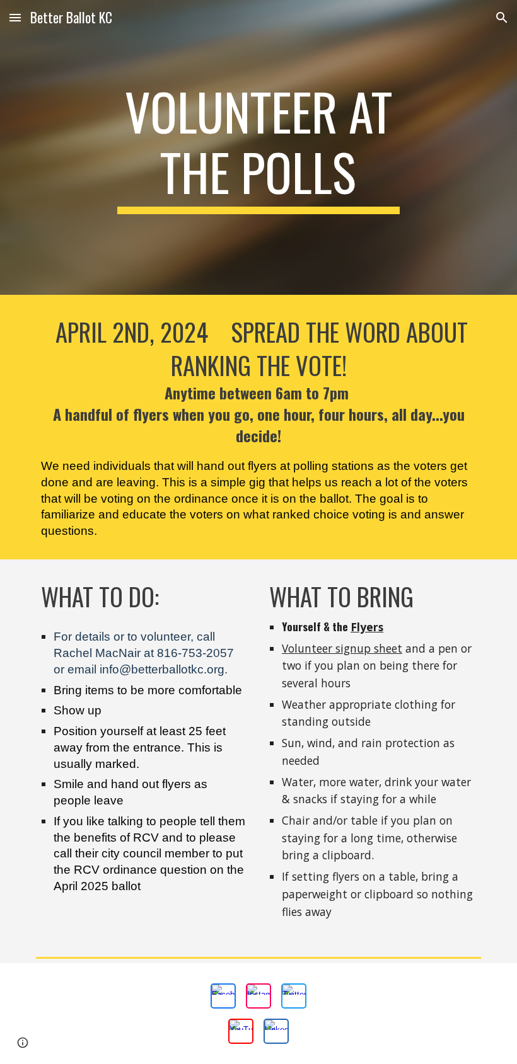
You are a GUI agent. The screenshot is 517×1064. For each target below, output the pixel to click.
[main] (258, 147)
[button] (15, 17)
